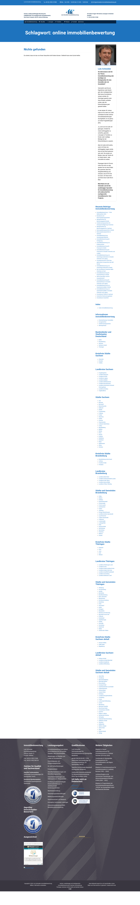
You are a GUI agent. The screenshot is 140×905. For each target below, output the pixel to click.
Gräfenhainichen (103, 688)
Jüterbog (101, 510)
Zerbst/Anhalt (102, 731)
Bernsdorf (101, 404)
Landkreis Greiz (103, 566)
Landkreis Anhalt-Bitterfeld (105, 660)
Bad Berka (101, 593)
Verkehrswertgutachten (105, 323)
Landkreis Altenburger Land (106, 564)
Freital (100, 415)
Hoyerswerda (102, 422)
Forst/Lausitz (102, 505)
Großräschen (102, 507)
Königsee (101, 609)
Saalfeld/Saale (102, 619)
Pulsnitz (101, 436)
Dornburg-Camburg (104, 600)
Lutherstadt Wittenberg (105, 701)
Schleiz (100, 621)
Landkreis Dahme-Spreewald (106, 514)
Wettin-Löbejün (102, 726)
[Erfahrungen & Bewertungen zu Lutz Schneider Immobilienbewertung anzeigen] (33, 853)
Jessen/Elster (102, 692)
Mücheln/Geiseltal (103, 706)
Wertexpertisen (102, 325)
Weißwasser (102, 443)
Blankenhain (102, 598)
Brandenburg (102, 341)
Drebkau (101, 499)
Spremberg (101, 530)
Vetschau (101, 531)
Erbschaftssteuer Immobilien (106, 320)
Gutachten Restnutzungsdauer (104, 296)
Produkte (58, 21)
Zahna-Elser (102, 727)
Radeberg (101, 438)
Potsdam (101, 464)
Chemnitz (101, 359)
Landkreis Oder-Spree (104, 480)
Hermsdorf (101, 605)
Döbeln (100, 409)
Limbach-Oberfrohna (104, 424)
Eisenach (101, 547)
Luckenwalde (102, 521)
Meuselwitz (101, 611)
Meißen (100, 429)
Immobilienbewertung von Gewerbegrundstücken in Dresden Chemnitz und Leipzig (105, 256)
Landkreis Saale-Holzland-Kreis (106, 568)
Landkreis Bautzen (103, 374)
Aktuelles (42, 21)
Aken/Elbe (101, 676)
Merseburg (101, 704)
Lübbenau (101, 519)
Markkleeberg (102, 427)
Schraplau (101, 717)
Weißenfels (101, 724)
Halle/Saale (102, 644)
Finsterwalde (102, 503)
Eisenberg (101, 602)
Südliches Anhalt (103, 720)
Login (70, 889)
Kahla (100, 607)
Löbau (100, 425)
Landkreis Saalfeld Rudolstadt (106, 572)
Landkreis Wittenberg (104, 663)
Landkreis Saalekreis (104, 662)
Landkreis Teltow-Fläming (105, 484)
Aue (100, 400)
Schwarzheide (102, 526)
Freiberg (101, 413)
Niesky (100, 431)
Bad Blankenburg (103, 594)
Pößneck (101, 616)
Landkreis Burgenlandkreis (105, 695)
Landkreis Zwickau (103, 389)
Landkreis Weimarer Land (105, 575)
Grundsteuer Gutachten (103, 297)
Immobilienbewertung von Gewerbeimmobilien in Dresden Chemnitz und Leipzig (104, 290)
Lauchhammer (102, 515)
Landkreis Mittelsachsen (105, 381)
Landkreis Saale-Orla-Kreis (105, 570)
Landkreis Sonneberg (104, 573)
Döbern (100, 498)
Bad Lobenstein (103, 596)
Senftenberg (102, 528)
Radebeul (101, 440)
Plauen (100, 434)
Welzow (101, 533)
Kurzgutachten (102, 322)
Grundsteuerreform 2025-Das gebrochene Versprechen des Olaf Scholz (105, 262)
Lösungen (50, 21)
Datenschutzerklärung (78, 788)
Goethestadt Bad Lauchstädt (106, 686)
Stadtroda (101, 627)
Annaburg (101, 678)
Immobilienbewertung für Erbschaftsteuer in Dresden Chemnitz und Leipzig (103, 281)
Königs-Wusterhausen (104, 512)
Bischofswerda (102, 406)
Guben (100, 508)
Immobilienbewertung (31, 21)
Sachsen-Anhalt (103, 345)
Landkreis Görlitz (103, 376)
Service (82, 21)
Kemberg (101, 694)
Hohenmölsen (102, 690)
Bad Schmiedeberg (103, 679)
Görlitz (100, 418)
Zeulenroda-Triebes (103, 630)
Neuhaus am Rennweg (104, 612)
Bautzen (101, 402)
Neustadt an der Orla (104, 614)
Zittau (100, 445)
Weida (100, 628)
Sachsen (101, 343)
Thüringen (101, 347)
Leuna (100, 699)
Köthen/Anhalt (102, 658)
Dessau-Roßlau (102, 642)
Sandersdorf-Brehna (104, 715)
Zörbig (100, 733)
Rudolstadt (101, 618)
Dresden (101, 361)
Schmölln (101, 623)
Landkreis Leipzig (103, 378)
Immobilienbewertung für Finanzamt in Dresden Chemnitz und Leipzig (106, 251)
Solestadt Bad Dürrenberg (105, 718)
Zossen (100, 535)
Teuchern (101, 722)
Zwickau (101, 447)
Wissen (68, 21)
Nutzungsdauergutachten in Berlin (105, 230)
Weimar (101, 554)
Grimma (101, 420)
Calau (100, 496)
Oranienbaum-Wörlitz (104, 710)
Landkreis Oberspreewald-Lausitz (107, 478)
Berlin (100, 339)
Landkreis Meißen (103, 380)
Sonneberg (101, 625)
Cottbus (101, 461)
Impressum (75, 785)
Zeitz (100, 729)
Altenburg (101, 587)
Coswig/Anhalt (102, 685)
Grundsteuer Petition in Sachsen (105, 294)
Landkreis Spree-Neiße (104, 482)
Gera (100, 549)
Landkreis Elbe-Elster (104, 477)
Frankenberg (102, 411)
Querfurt (101, 711)
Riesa (100, 441)
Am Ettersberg (102, 589)
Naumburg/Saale (103, 708)
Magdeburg (102, 646)
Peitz (100, 524)
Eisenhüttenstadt (103, 501)
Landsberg (101, 697)
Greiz (100, 603)
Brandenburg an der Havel (105, 459)
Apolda (100, 591)
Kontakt (75, 21)
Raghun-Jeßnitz (103, 713)
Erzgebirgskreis (102, 372)
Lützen (100, 702)
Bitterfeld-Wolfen (103, 681)
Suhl (100, 553)
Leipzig (100, 362)
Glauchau (101, 416)
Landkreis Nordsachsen (105, 383)
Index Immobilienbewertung (106, 308)
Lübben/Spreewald (103, 517)
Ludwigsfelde (102, 523)
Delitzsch (101, 408)
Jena (100, 551)
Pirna (100, 432)
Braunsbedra (102, 683)
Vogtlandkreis (102, 390)
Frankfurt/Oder (102, 462)
